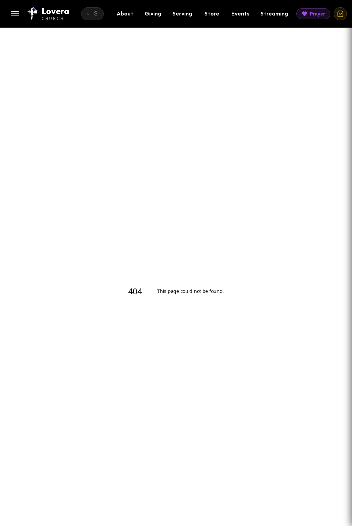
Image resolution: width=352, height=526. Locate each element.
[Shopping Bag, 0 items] (340, 13)
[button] (15, 14)
